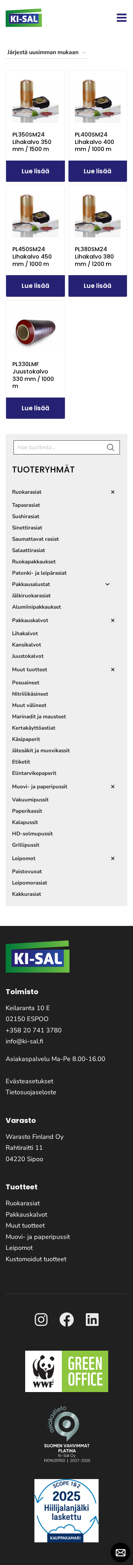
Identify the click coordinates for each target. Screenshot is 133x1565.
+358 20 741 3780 (34, 1030)
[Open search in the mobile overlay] (66, 447)
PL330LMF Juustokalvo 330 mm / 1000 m (33, 375)
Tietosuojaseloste (31, 1092)
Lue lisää (35, 171)
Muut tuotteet (25, 1225)
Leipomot (19, 1248)
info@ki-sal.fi (24, 1041)
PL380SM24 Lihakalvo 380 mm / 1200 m (94, 256)
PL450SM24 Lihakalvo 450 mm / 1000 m (32, 256)
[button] (120, 1552)
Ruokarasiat (23, 1203)
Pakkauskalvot (26, 1214)
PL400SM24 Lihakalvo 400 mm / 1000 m (94, 142)
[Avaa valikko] (121, 17)
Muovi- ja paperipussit (38, 1237)
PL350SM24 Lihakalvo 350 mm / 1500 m (31, 142)
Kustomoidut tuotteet (36, 1259)
